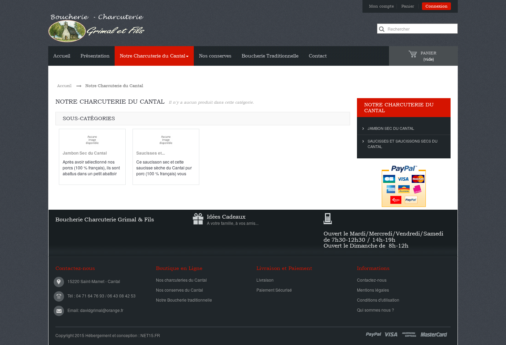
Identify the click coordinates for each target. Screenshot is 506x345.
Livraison (265, 280)
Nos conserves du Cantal (179, 290)
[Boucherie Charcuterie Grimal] (97, 28)
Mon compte (381, 6)
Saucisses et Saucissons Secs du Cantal (403, 143)
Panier (408, 6)
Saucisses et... (150, 153)
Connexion (436, 6)
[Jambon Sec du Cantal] (92, 140)
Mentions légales (373, 290)
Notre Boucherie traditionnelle (184, 300)
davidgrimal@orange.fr (101, 310)
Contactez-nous (372, 280)
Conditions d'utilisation (378, 300)
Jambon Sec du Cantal (85, 153)
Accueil (64, 85)
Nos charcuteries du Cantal (181, 280)
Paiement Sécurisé (274, 290)
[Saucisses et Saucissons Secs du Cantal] (166, 140)
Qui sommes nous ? (375, 310)
